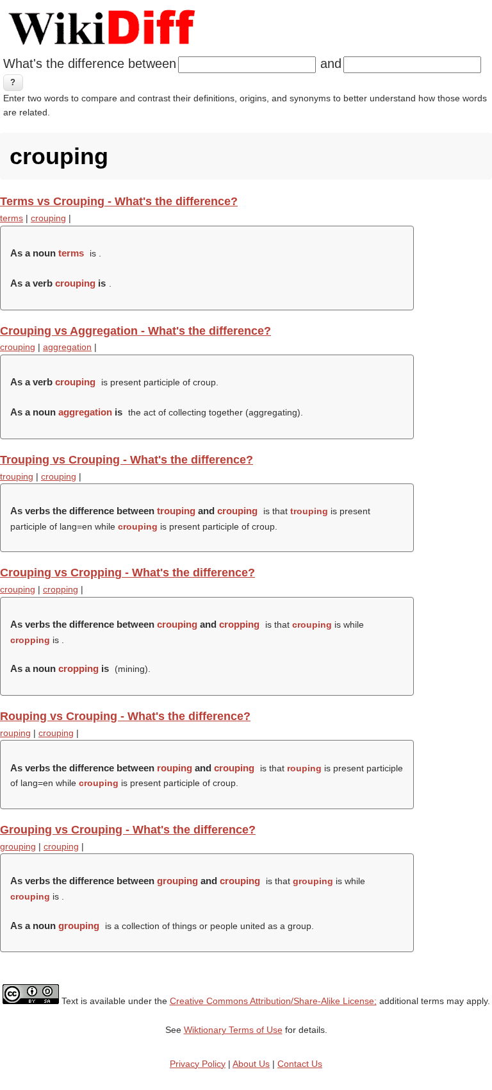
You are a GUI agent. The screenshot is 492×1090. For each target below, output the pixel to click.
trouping (16, 476)
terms (11, 218)
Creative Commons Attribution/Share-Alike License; (273, 1001)
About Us (251, 1064)
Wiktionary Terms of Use (233, 1030)
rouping (15, 733)
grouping (18, 846)
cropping (60, 589)
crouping (48, 218)
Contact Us (299, 1064)
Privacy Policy (198, 1064)
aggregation (67, 347)
